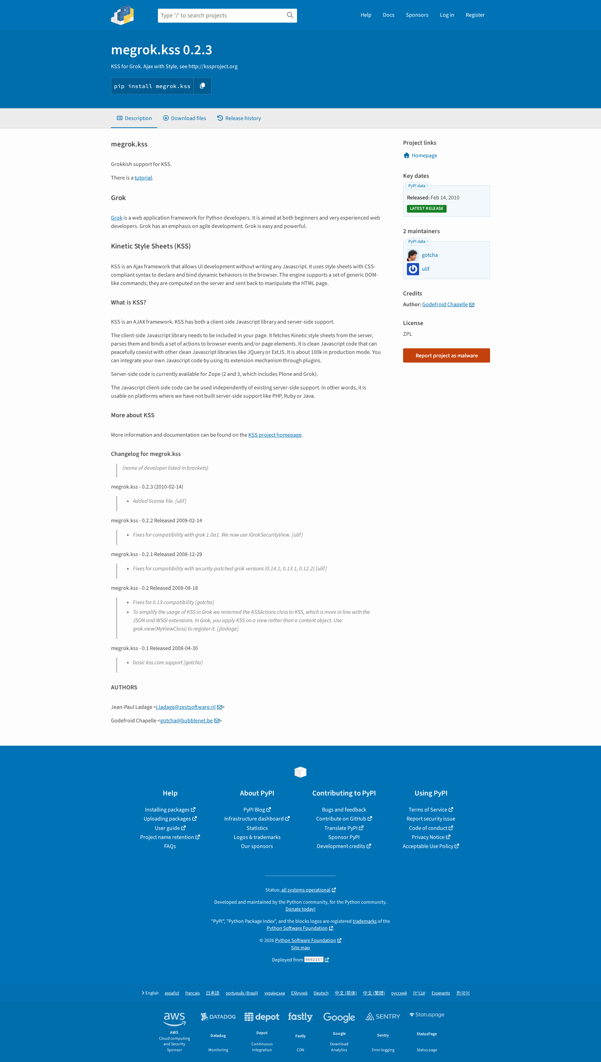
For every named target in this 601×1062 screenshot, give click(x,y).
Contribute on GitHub (341, 819)
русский (399, 993)
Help (366, 15)
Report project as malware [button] (447, 355)
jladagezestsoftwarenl (186, 707)
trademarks (365, 921)
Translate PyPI (341, 828)
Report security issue (431, 819)
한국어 (463, 993)
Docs (388, 15)
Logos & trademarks (257, 837)
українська (274, 993)
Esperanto (441, 993)
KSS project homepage (275, 435)
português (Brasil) (242, 993)
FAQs (170, 846)
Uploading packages (167, 819)
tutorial (143, 178)
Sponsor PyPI (344, 837)
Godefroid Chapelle (445, 304)
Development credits (341, 846)
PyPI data (416, 186)
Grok (116, 218)
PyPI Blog (254, 810)
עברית (419, 993)
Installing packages (167, 810)
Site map (300, 947)
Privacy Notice (428, 837)
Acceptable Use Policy (428, 846)
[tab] (134, 118)
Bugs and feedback (344, 810)
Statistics (257, 828)
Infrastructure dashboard (254, 819)
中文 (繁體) (374, 993)
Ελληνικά (299, 993)
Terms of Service (428, 810)
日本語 (212, 993)
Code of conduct (428, 828)
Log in (447, 15)
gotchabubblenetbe (186, 720)
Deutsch (321, 993)
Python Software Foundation (297, 928)
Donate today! (300, 909)
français (192, 993)
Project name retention (167, 837)
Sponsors (417, 15)
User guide (167, 828)
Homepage (424, 155)
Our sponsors (257, 846)
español (172, 993)
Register (475, 15)
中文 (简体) (346, 993)
